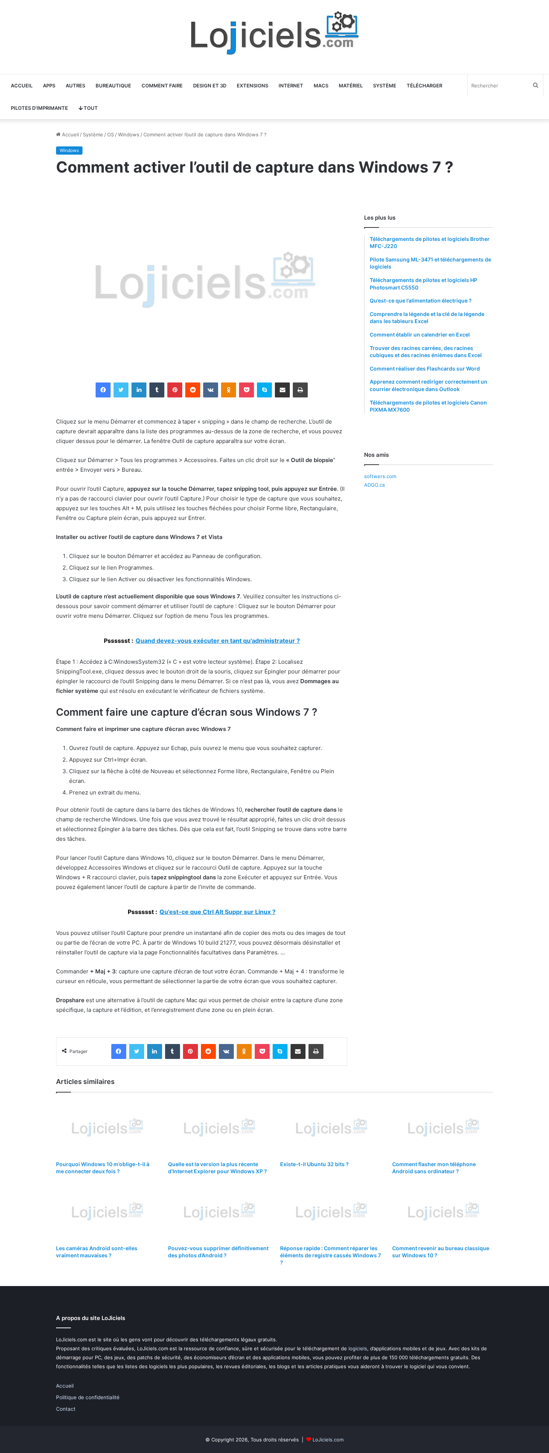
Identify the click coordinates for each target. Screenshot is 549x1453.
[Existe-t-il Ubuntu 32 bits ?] (330, 1128)
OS (110, 134)
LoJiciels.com (328, 1440)
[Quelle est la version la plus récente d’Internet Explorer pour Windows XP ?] (218, 1128)
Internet (291, 86)
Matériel (351, 86)
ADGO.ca (374, 485)
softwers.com (380, 476)
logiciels (357, 1348)
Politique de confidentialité (88, 1397)
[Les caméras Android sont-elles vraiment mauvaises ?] (106, 1212)
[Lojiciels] (274, 33)
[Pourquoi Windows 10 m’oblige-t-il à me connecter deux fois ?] (106, 1128)
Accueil (21, 86)
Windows (128, 134)
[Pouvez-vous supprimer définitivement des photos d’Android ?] (218, 1212)
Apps (49, 86)
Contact (65, 1409)
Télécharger (424, 86)
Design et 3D (209, 86)
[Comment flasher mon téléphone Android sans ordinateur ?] (442, 1128)
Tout (90, 108)
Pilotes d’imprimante (39, 108)
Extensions (252, 86)
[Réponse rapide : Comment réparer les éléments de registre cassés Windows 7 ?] (330, 1212)
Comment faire (162, 86)
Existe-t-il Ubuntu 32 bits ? (314, 1164)
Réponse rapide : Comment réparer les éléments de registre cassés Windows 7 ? (330, 1255)
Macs (321, 86)
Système (384, 86)
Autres (75, 86)
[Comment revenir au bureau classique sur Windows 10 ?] (442, 1212)
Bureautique (113, 86)
